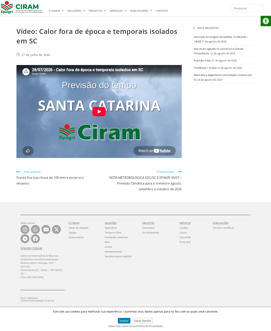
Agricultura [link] (111, 227)
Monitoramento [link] (113, 251)
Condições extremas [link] (116, 237)
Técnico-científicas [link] (223, 227)
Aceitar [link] (124, 320)
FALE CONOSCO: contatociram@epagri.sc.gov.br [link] (37, 299)
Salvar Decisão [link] (142, 320)
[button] (56, 11)
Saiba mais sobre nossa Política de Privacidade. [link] (135, 326)
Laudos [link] (184, 227)
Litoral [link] (108, 246)
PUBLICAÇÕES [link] (139, 10)
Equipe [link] (72, 232)
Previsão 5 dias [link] (202, 60)
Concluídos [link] (148, 227)
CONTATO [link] (162, 10)
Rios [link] (107, 242)
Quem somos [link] (76, 237)
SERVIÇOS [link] (116, 10)
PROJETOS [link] (95, 10)
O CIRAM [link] (54, 10)
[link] (266, 21)
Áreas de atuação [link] (78, 227)
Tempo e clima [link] (113, 232)
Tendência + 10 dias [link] (205, 68)
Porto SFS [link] (185, 242)
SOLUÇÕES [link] (74, 10)
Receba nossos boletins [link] (118, 256)
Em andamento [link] (150, 232)
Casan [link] (183, 232)
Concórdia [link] (185, 237)
